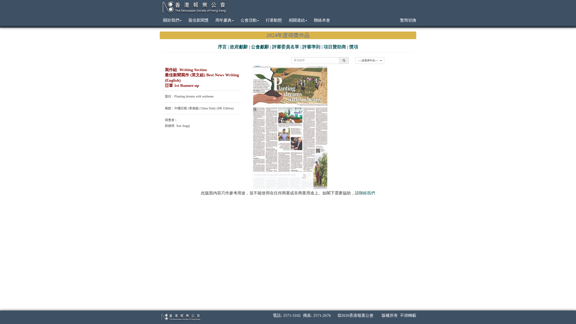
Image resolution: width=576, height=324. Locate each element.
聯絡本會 (322, 20)
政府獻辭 (239, 46)
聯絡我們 (367, 193)
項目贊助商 (335, 46)
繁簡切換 (408, 20)
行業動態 (274, 20)
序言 (222, 46)
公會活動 (249, 20)
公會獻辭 (260, 46)
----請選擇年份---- (369, 60)
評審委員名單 (285, 46)
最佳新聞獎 (198, 20)
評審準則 (311, 46)
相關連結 (297, 20)
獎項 (353, 46)
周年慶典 (223, 20)
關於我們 (171, 20)
